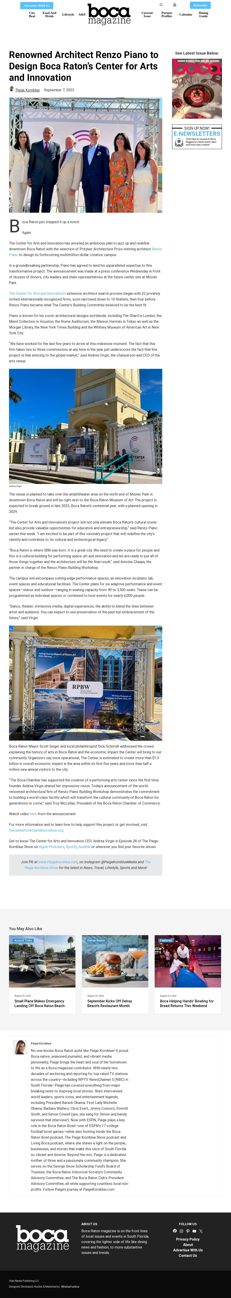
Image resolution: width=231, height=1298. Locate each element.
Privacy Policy (188, 1239)
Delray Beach (96, 940)
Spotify (71, 847)
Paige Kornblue (28, 90)
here (33, 814)
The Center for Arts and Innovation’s (37, 293)
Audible (84, 847)
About (188, 1245)
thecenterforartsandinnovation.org (36, 830)
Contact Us (188, 1255)
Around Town (23, 940)
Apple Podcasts (51, 847)
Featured (166, 940)
